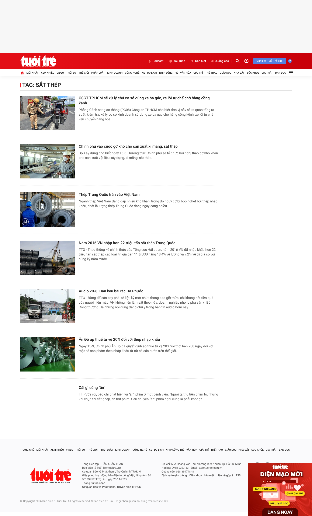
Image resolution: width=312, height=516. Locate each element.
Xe (143, 72)
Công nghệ (132, 72)
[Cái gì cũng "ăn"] (47, 402)
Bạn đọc (280, 72)
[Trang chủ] (22, 72)
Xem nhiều (47, 72)
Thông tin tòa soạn (93, 483)
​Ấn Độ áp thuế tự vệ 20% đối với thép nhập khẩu (119, 339)
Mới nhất (32, 72)
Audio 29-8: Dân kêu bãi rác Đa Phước (111, 291)
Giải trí (198, 72)
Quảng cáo (222, 61)
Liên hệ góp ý (225, 475)
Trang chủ (27, 449)
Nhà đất (239, 72)
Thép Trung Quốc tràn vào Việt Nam (109, 194)
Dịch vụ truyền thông (174, 475)
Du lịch (152, 72)
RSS (238, 475)
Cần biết (200, 61)
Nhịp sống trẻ (168, 72)
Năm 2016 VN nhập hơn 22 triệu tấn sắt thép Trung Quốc (127, 243)
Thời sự (71, 72)
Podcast (157, 61)
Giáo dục (225, 72)
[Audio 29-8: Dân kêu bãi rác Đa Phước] (47, 306)
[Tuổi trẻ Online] (51, 475)
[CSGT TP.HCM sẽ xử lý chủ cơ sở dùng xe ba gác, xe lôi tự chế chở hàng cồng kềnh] (47, 113)
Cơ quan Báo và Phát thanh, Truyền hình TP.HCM (112, 487)
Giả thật (267, 72)
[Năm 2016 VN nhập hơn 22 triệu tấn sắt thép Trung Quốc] (47, 258)
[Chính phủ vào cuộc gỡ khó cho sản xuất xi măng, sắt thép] (47, 161)
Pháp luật (98, 72)
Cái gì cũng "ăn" (92, 388)
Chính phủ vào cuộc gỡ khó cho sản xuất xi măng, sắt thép (128, 146)
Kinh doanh (114, 72)
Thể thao (211, 72)
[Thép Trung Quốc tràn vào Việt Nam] (47, 209)
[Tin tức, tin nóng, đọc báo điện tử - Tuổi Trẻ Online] (38, 61)
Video (60, 72)
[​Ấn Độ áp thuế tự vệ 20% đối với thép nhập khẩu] (47, 354)
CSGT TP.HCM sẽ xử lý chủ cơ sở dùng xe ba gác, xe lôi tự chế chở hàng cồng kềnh (144, 100)
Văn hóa (185, 72)
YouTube (179, 61)
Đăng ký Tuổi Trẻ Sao (269, 61)
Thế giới (84, 72)
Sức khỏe (253, 72)
